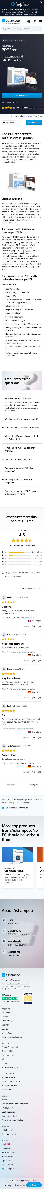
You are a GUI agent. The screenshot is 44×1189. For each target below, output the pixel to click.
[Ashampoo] (11, 975)
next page (34, 785)
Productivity (7, 1021)
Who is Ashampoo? (10, 1047)
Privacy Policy (7, 1108)
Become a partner (9, 1085)
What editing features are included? (21, 419)
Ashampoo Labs (8, 1055)
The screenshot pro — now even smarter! (20, 9)
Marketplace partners (11, 1081)
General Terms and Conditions (15, 1104)
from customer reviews (29, 107)
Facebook (21, 1185)
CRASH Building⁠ (9, 1067)
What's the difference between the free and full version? (23, 438)
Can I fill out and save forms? (18, 459)
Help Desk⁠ (6, 1130)
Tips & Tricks (7, 1160)
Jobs (3, 1059)
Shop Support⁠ (8, 1134)
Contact (5, 1063)
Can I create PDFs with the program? (21, 427)
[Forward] (40, 867)
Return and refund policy (12, 1120)
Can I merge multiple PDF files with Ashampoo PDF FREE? (21, 493)
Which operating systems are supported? (18, 481)
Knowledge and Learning (12, 1037)
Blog (9, 1185)
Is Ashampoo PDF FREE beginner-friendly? (20, 449)
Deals (5, 1144)
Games (5, 1029)
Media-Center (7, 1089)
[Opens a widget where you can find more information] (34, 1185)
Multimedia (6, 1012)
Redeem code (7, 1156)
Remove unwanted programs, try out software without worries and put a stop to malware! (17, 878)
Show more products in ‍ (23, 116)
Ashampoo (8, 1168)
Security (5, 1025)
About (4, 1099)
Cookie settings (8, 1112)
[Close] (41, 2)
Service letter (7, 1164)
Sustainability (7, 1051)
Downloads (6, 1148)
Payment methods (9, 1116)
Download (23, 95)
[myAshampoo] (28, 21)
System (5, 1016)
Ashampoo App (8, 1152)
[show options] (41, 597)
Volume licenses (9, 1077)
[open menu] (40, 21)
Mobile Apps (7, 1033)
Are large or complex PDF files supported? (19, 469)
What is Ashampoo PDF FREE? (18, 398)
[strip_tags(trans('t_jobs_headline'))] (27, 998)
